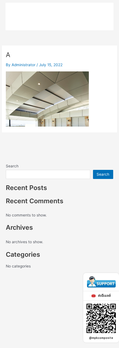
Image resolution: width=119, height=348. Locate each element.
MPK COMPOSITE (40, 11)
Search (12, 166)
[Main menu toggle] (101, 11)
